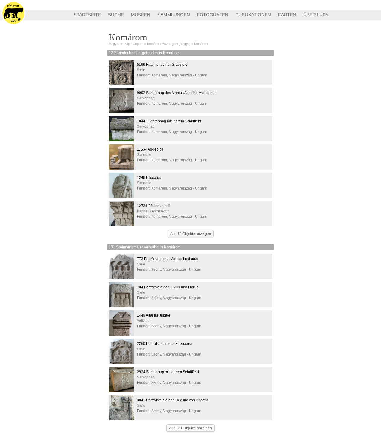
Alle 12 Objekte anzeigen (190, 234)
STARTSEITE (87, 14)
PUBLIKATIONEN (253, 14)
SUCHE (116, 14)
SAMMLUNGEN (173, 14)
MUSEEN (140, 14)
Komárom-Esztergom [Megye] (168, 44)
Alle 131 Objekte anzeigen (190, 428)
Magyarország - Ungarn (126, 44)
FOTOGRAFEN (212, 14)
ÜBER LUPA (315, 14)
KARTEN (287, 14)
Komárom (201, 44)
